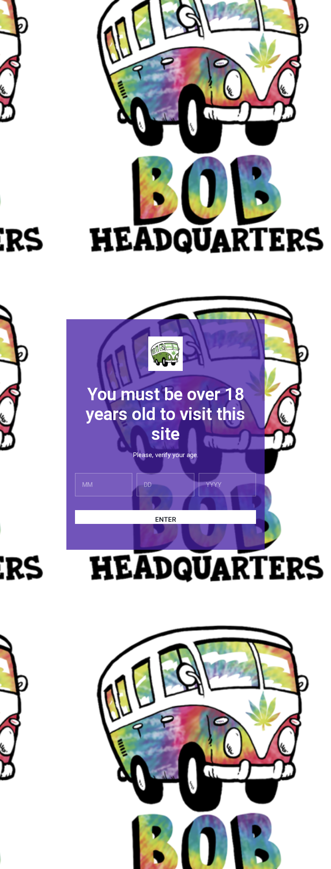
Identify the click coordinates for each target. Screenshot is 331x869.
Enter (165, 519)
